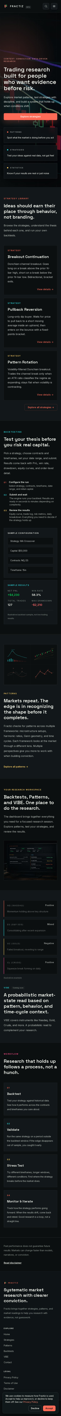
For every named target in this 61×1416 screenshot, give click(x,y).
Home (7, 1334)
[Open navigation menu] (54, 6)
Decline (35, 1408)
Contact (8, 1362)
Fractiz (20, 6)
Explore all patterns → (16, 766)
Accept (49, 1408)
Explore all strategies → (41, 407)
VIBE (6, 1356)
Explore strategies (30, 116)
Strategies (9, 1340)
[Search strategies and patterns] (46, 6)
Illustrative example (13, 978)
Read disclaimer (13, 1263)
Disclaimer (9, 1388)
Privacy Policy (11, 1377)
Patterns (8, 1345)
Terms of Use (11, 1383)
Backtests (9, 1351)
